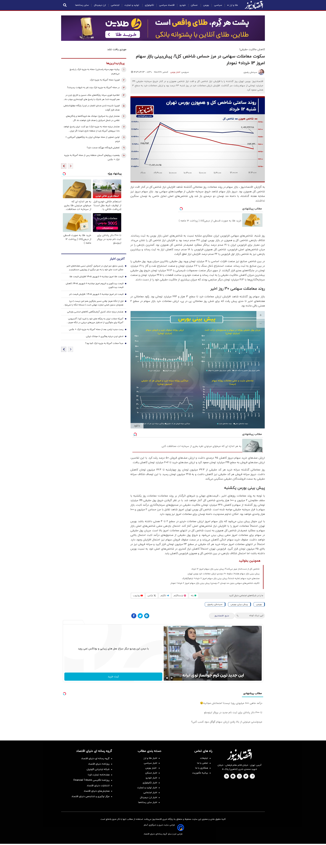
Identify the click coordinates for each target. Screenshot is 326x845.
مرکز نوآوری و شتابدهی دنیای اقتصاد (90, 796)
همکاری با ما (201, 768)
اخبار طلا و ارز (150, 758)
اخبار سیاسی (150, 763)
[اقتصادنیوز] (239, 755)
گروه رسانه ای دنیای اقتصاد (95, 758)
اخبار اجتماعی (150, 792)
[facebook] (252, 776)
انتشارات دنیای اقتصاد (98, 785)
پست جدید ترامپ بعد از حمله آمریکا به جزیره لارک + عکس (96, 329)
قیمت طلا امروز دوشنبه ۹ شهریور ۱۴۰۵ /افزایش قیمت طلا (96, 276)
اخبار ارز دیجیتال (148, 797)
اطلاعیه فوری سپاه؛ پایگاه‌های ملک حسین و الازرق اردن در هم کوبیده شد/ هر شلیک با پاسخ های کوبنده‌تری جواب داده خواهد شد (91, 98)
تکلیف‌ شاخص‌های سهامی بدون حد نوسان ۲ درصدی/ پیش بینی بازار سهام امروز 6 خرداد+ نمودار (214, 583)
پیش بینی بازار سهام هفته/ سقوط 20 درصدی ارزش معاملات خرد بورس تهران (223, 573)
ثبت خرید (113, 676)
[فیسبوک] (133, 615)
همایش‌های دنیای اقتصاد (97, 791)
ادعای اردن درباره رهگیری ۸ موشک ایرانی (104, 336)
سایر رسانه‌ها (82, 5)
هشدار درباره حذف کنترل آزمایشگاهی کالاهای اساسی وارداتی (95, 311)
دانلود (137, 426)
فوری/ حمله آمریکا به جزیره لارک (105, 79)
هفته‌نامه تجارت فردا (99, 774)
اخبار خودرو (151, 777)
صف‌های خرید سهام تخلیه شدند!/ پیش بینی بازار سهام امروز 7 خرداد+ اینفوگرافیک (220, 578)
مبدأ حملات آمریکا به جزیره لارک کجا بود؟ (104, 343)
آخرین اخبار (117, 259)
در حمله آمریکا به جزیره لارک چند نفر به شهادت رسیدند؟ (93, 87)
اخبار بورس (175, 72)
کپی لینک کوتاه (256, 615)
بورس (206, 5)
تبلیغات (204, 758)
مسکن (194, 5)
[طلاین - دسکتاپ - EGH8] (163, 28)
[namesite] (253, 5)
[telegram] (233, 776)
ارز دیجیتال (100, 5)
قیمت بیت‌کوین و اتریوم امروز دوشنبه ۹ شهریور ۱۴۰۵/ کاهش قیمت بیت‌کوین (94, 285)
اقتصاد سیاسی (167, 5)
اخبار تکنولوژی (150, 782)
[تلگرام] (146, 615)
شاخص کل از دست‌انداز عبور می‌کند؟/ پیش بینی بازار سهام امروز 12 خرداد (225, 569)
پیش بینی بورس (239, 604)
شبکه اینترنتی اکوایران (98, 769)
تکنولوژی (149, 5)
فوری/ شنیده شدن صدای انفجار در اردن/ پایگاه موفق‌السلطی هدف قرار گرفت (92, 107)
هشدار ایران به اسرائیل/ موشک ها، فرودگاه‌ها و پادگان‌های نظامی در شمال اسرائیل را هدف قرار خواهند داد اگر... (93, 118)
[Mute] (172, 678)
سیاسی (218, 5)
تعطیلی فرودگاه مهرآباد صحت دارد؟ (103, 147)
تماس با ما (202, 763)
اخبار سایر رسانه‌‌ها (147, 802)
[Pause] (167, 678)
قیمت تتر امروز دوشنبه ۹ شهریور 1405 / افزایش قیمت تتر (96, 294)
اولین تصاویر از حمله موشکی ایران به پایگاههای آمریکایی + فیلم (92, 139)
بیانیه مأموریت (200, 773)
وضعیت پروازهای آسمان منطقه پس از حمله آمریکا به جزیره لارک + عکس (92, 157)
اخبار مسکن (151, 773)
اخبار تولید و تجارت (147, 787)
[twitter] (246, 776)
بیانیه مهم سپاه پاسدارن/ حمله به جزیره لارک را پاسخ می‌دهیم (95, 71)
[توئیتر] (140, 615)
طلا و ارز (234, 5)
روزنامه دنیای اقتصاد (99, 764)
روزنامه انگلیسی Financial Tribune (92, 780)
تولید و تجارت (132, 5)
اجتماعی (115, 5)
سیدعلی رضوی (250, 72)
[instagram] (239, 776)
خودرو (183, 5)
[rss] (227, 776)
